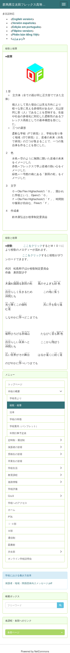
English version (22, 19)
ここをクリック (32, 246)
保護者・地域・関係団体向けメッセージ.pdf (28, 583)
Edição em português (26, 27)
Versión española (23, 23)
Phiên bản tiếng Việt (25, 34)
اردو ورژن (18, 38)
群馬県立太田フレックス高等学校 (25, 4)
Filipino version (22, 31)
